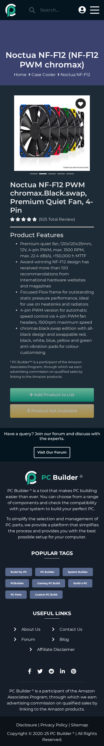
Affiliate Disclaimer (55, 649)
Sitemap (79, 725)
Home (20, 74)
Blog (64, 639)
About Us (30, 629)
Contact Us (70, 629)
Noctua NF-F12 (75, 74)
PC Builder (60, 733)
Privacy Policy (54, 725)
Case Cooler (44, 74)
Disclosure (26, 725)
